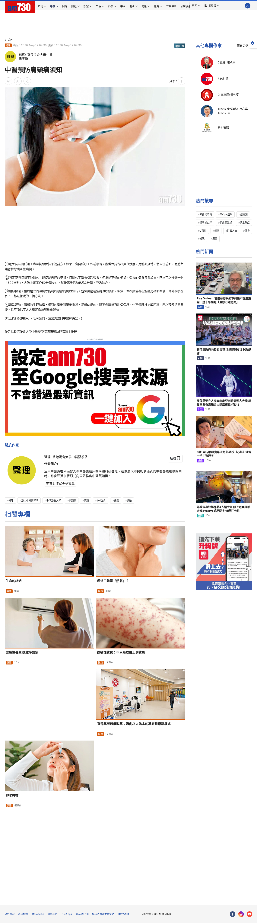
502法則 (101, 500)
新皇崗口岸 (206, 222)
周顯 (214, 238)
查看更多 (242, 45)
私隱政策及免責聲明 (103, 913)
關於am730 (37, 913)
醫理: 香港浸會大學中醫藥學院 (66, 457)
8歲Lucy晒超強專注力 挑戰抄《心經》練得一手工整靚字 (224, 454)
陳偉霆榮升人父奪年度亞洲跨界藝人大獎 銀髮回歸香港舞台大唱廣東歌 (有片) (224, 402)
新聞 (200, 358)
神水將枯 (12, 795)
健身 (247, 230)
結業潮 (244, 214)
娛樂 (200, 409)
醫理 (10, 500)
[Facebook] (232, 914)
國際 (200, 515)
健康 (8, 45)
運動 (129, 500)
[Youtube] (249, 914)
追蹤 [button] (173, 458)
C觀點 (203, 230)
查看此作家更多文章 (60, 483)
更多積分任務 (148, 899)
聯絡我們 (52, 913)
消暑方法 (232, 230)
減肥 (202, 238)
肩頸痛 (72, 500)
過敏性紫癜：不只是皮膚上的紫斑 (121, 652)
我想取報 (23, 913)
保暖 (116, 500)
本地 (200, 306)
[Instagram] (241, 914)
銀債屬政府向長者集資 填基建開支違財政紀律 (224, 351)
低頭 (86, 500)
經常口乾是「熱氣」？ (113, 581)
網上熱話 (245, 222)
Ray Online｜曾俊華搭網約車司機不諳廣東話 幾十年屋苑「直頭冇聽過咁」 (224, 300)
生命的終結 (14, 581)
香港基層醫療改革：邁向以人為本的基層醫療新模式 (134, 724)
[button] (196, 5)
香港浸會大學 (53, 500)
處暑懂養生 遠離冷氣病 (22, 652)
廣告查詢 (9, 913)
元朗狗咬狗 (206, 214)
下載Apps (66, 913)
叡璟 (216, 230)
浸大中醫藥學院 (29, 500)
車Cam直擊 (226, 214)
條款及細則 (124, 913)
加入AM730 (82, 913)
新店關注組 (226, 222)
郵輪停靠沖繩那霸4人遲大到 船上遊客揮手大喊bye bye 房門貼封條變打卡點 (223, 509)
